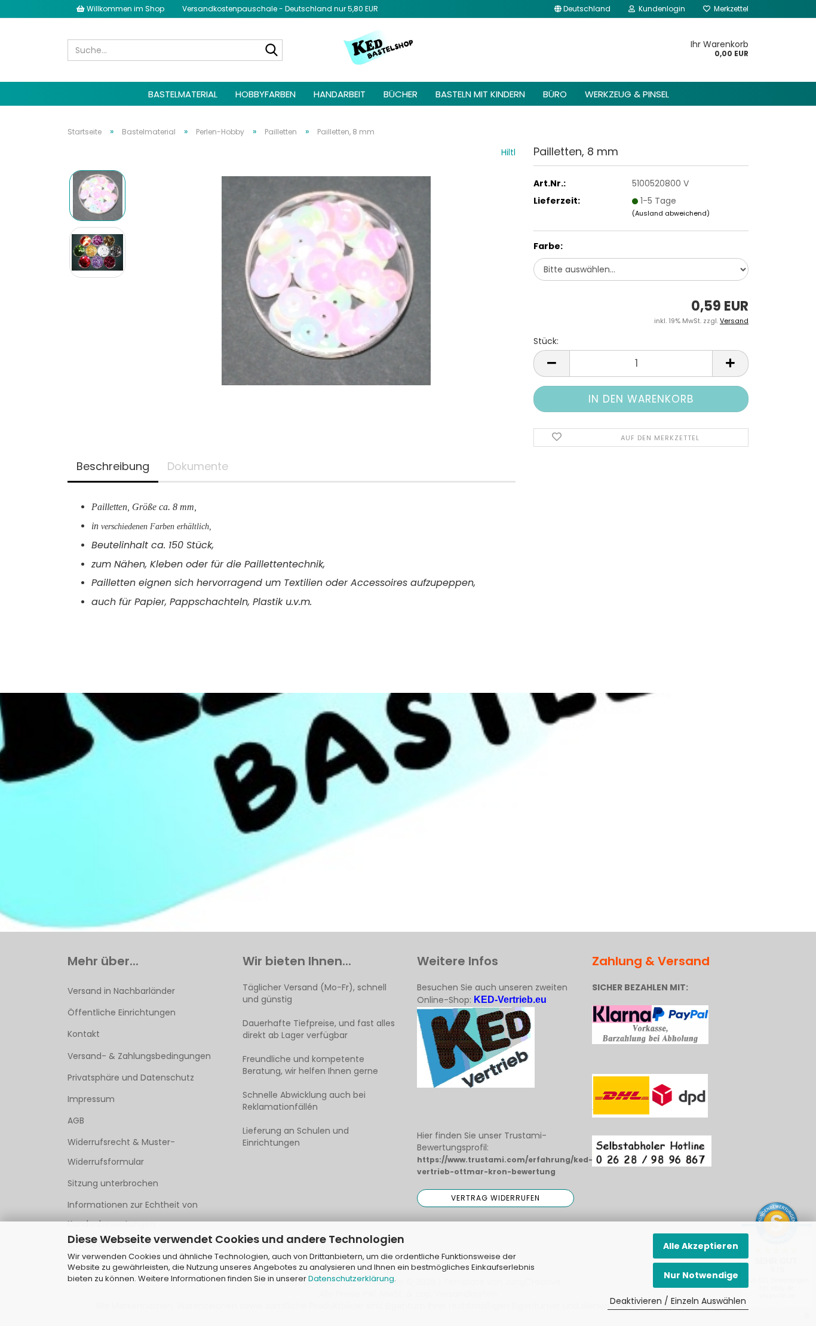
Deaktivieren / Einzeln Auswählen (678, 1301)
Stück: (546, 341)
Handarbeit (340, 94)
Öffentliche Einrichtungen (122, 1012)
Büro (555, 94)
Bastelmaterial (182, 94)
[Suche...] (271, 51)
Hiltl (508, 152)
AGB (76, 1121)
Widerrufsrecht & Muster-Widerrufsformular (121, 1151)
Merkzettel (729, 9)
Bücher (401, 94)
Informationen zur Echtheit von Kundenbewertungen (133, 1214)
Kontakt (84, 1034)
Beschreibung (112, 466)
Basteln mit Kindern (480, 94)
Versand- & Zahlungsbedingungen (139, 1056)
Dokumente (197, 466)
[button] (582, 9)
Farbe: (548, 246)
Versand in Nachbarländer (121, 991)
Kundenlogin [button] (660, 9)
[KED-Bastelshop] (379, 48)
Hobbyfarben (265, 94)
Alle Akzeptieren (700, 1246)
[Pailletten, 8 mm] (326, 280)
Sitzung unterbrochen (113, 1183)
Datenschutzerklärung (351, 1278)
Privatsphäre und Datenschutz (131, 1077)
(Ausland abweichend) (671, 213)
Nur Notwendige (701, 1275)
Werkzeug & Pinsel (627, 94)
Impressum (91, 1099)
